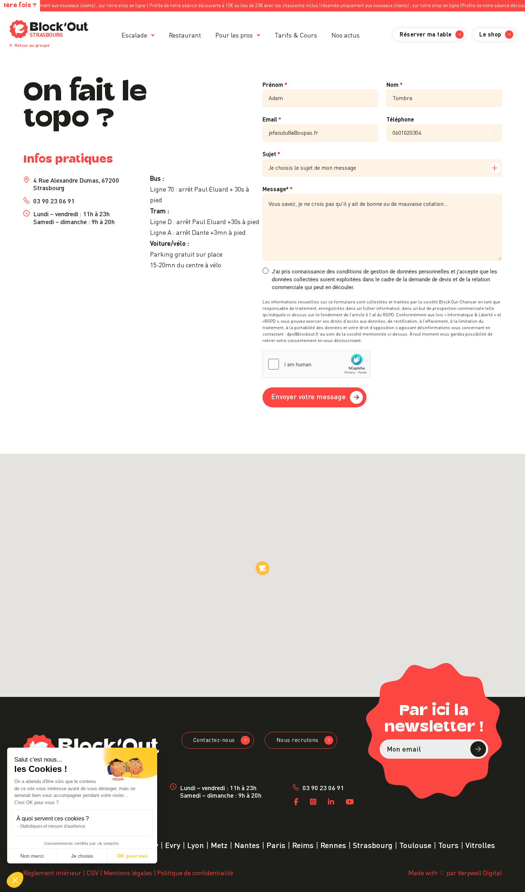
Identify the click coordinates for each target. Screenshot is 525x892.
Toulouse (415, 844)
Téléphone (400, 119)
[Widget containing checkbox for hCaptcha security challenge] (316, 364)
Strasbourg (372, 844)
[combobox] (382, 168)
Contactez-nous (214, 739)
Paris (275, 844)
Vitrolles (480, 844)
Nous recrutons (297, 739)
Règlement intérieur (52, 872)
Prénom (274, 84)
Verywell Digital (480, 872)
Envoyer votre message (308, 396)
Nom (394, 84)
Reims (303, 844)
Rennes (333, 844)
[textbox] (375, 168)
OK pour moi (132, 856)
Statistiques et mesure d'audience (52, 826)
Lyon (195, 844)
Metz (219, 844)
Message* (277, 188)
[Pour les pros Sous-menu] (258, 35)
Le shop (490, 34)
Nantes (247, 844)
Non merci (32, 856)
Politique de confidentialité (195, 872)
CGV (92, 872)
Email (271, 119)
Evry (172, 844)
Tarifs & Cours (296, 34)
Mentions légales (128, 872)
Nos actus (345, 34)
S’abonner (478, 749)
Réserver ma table (426, 34)
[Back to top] (509, 876)
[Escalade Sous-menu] (153, 35)
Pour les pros (234, 34)
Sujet (271, 153)
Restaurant (185, 34)
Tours (448, 844)
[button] (15, 879)
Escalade (134, 34)
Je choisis (82, 856)
